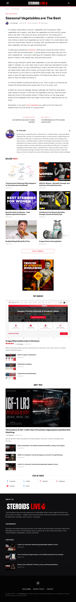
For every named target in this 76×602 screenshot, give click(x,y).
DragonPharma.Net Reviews (26, 373)
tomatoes (31, 50)
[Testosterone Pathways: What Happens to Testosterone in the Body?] (21, 171)
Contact (50, 589)
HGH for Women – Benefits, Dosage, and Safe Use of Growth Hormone (54, 184)
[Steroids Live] (38, 3)
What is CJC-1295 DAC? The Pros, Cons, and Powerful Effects (37, 564)
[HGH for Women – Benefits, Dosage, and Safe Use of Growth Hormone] (54, 171)
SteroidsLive (23, 593)
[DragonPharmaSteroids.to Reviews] (38, 319)
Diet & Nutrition (11, 13)
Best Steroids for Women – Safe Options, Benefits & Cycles (18, 213)
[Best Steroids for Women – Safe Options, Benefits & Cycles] (21, 200)
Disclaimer (26, 589)
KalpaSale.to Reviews (24, 364)
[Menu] (7, 3)
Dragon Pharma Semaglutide (50, 241)
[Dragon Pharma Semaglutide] (54, 229)
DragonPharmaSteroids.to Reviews (22, 341)
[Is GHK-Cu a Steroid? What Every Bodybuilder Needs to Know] (11, 466)
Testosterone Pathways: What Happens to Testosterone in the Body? (21, 184)
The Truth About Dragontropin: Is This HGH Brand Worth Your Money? (40, 554)
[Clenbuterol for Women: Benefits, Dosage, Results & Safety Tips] (54, 200)
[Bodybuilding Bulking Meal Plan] (21, 229)
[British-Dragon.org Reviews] (11, 357)
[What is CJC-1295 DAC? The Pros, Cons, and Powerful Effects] (11, 566)
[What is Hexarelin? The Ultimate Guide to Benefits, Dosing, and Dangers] (11, 448)
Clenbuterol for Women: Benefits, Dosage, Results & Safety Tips (52, 213)
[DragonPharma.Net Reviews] (11, 375)
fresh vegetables (32, 105)
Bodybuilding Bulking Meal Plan (18, 241)
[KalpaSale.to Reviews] (11, 366)
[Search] (69, 3)
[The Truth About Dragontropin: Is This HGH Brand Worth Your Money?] (11, 556)
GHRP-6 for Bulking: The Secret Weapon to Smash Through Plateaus (40, 455)
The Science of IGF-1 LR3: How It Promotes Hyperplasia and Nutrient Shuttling (38, 431)
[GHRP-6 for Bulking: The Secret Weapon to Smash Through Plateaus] (11, 457)
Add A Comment (38, 251)
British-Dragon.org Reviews (26, 355)
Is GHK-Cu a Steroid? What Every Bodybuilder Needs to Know (37, 464)
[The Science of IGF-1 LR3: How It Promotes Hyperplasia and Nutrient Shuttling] (38, 408)
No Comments (33, 23)
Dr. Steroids (14, 23)
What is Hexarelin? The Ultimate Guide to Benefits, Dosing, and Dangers (41, 445)
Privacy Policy (38, 589)
